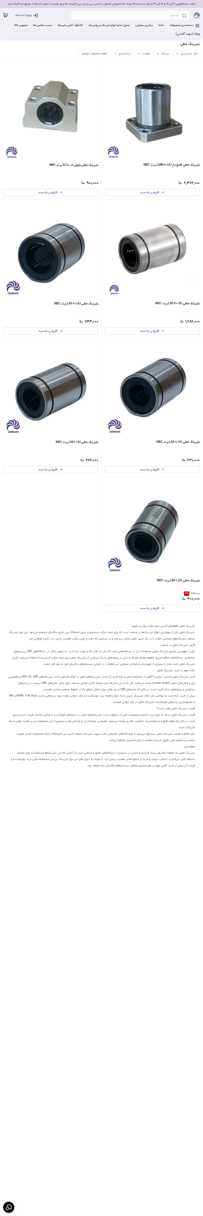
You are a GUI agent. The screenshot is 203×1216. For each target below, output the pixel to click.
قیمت (146, 53)
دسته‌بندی (125, 53)
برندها (165, 53)
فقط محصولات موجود (94, 53)
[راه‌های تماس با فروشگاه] (8, 1207)
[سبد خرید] (5, 15)
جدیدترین (186, 53)
